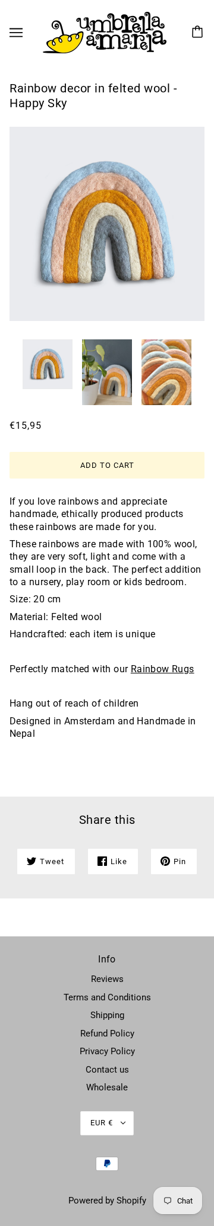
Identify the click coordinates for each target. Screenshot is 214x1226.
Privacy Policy (107, 1051)
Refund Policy (107, 1033)
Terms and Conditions (107, 997)
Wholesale (107, 1087)
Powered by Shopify (107, 1200)
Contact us (107, 1069)
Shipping (107, 1015)
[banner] (104, 32)
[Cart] (199, 32)
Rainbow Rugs (162, 669)
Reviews (107, 979)
